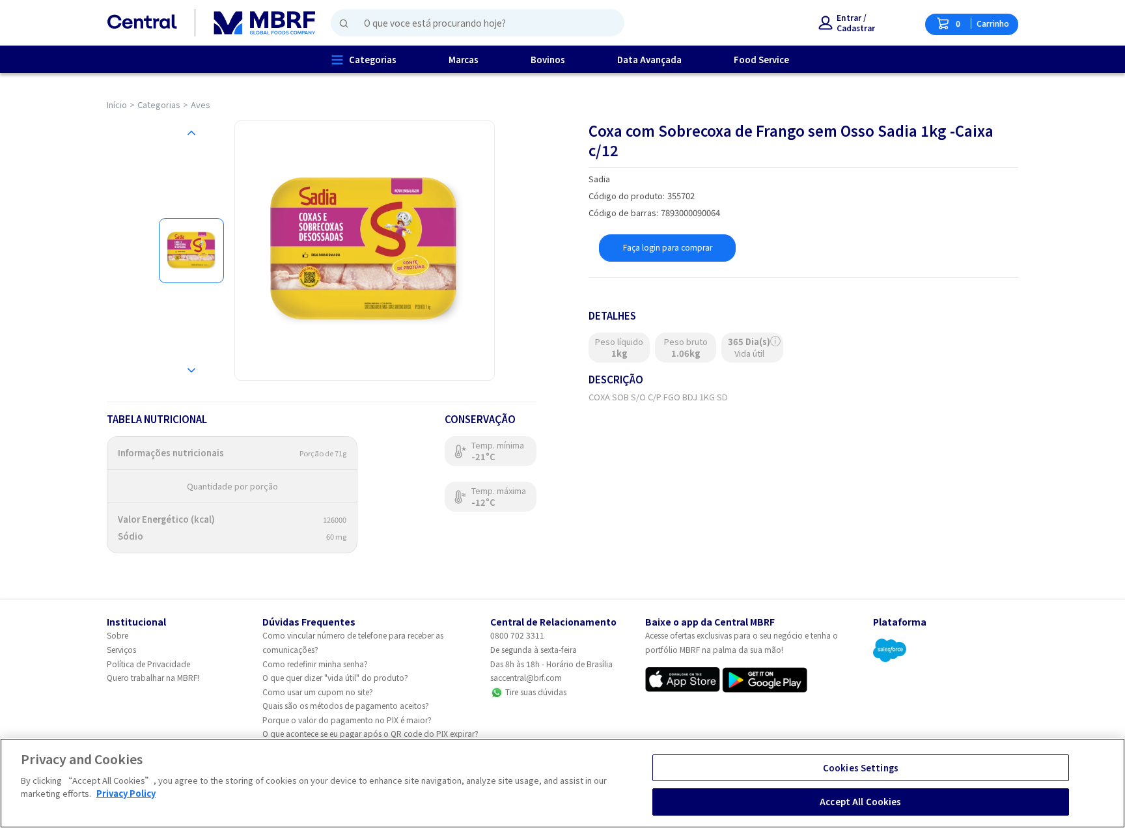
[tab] (191, 250)
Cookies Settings (860, 768)
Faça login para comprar (667, 247)
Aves (200, 104)
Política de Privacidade (148, 663)
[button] (846, 22)
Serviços (121, 649)
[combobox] (472, 23)
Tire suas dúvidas (534, 691)
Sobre (117, 635)
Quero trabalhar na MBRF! (153, 677)
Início (117, 104)
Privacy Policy (126, 792)
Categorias (158, 104)
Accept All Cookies (860, 801)
